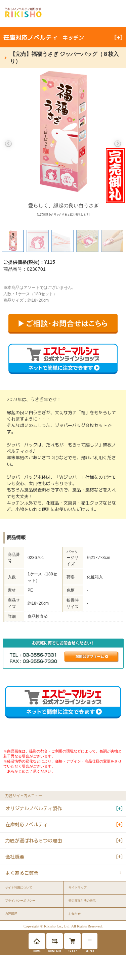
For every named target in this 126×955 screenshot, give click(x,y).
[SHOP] (72, 941)
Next (117, 143)
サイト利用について (18, 887)
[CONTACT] (54, 941)
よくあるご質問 (21, 872)
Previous (8, 143)
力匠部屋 (11, 913)
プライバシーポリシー (20, 900)
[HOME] (37, 941)
